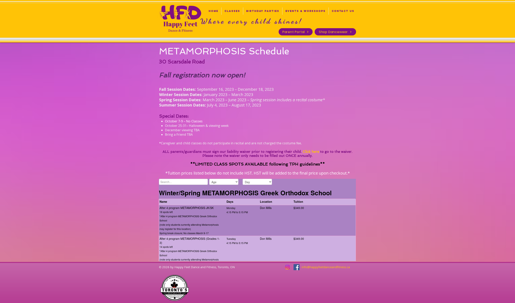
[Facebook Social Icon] (297, 267)
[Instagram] (287, 267)
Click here (311, 152)
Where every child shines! (252, 21)
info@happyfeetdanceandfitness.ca (326, 267)
